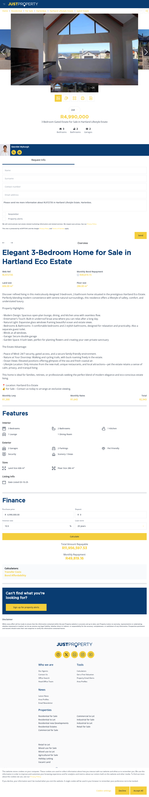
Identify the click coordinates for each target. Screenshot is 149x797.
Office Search (44, 678)
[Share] (146, 11)
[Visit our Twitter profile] (66, 654)
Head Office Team (45, 681)
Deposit (78, 509)
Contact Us (43, 674)
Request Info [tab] (38, 160)
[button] (3, 52)
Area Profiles (82, 681)
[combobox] (114, 526)
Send (140, 235)
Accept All (138, 790)
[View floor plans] (66, 98)
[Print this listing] (82, 98)
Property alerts (15, 218)
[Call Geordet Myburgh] (13, 152)
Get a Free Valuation (85, 674)
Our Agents (43, 671)
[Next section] (11, 243)
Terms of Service (58, 228)
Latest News (43, 696)
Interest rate (7, 520)
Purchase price (8, 509)
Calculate (74, 536)
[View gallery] (58, 98)
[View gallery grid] (74, 98)
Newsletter (13, 214)
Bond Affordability (15, 575)
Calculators (81, 671)
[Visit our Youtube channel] (90, 654)
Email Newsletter (45, 703)
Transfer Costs (13, 571)
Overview (83, 243)
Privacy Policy (91, 224)
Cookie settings (103, 790)
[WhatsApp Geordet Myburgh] (19, 152)
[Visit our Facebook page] (58, 654)
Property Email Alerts (85, 678)
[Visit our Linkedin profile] (74, 654)
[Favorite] (141, 11)
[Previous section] (3, 243)
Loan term (79, 520)
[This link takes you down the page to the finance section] (78, 275)
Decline (122, 790)
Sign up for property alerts (26, 607)
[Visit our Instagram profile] (82, 654)
